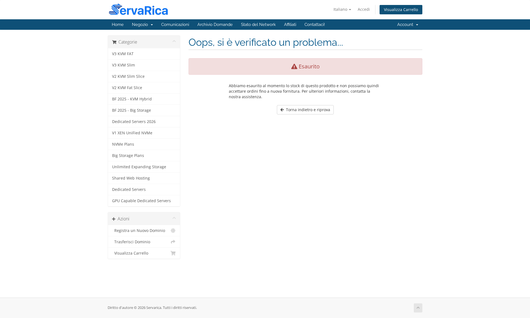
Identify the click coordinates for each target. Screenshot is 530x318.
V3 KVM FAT (123, 53)
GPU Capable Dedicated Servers (141, 200)
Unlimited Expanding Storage (139, 166)
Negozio (141, 24)
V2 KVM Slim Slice (128, 76)
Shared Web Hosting (131, 178)
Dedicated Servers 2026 (134, 121)
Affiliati (290, 24)
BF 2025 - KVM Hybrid (132, 99)
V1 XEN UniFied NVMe (132, 132)
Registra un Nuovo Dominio (138, 230)
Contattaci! (314, 24)
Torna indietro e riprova (307, 109)
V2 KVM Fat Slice (127, 87)
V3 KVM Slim (123, 65)
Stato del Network (258, 24)
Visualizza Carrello (401, 9)
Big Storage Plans (128, 155)
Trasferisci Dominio (131, 241)
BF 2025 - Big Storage (131, 110)
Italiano (340, 9)
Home (118, 24)
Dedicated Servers (129, 189)
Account (406, 24)
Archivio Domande (215, 24)
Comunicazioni (175, 24)
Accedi (364, 9)
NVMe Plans (123, 144)
